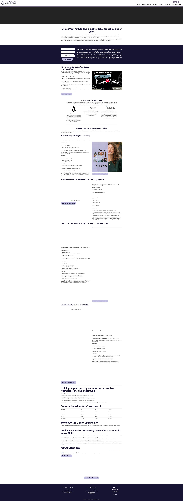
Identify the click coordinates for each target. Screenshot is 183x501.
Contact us (74, 472)
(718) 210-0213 (91, 493)
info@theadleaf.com (91, 492)
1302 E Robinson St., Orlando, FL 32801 (91, 491)
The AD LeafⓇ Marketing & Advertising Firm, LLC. (92, 499)
